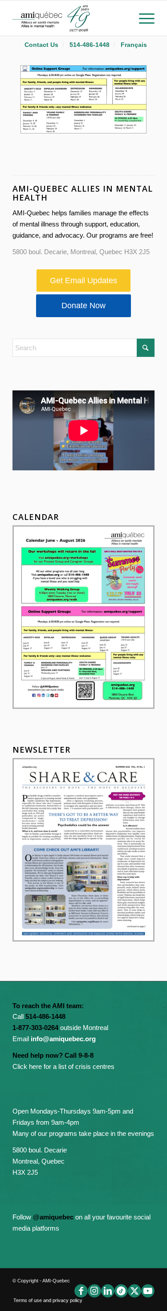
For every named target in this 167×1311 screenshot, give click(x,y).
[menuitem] (41, 44)
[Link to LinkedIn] (107, 1291)
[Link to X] (134, 1291)
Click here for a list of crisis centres (63, 1066)
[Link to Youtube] (148, 1291)
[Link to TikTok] (121, 1291)
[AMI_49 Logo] (69, 18)
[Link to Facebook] (81, 1291)
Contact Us (41, 44)
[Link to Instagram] (94, 1291)
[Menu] (142, 18)
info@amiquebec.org (63, 1039)
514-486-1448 (89, 44)
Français (134, 44)
